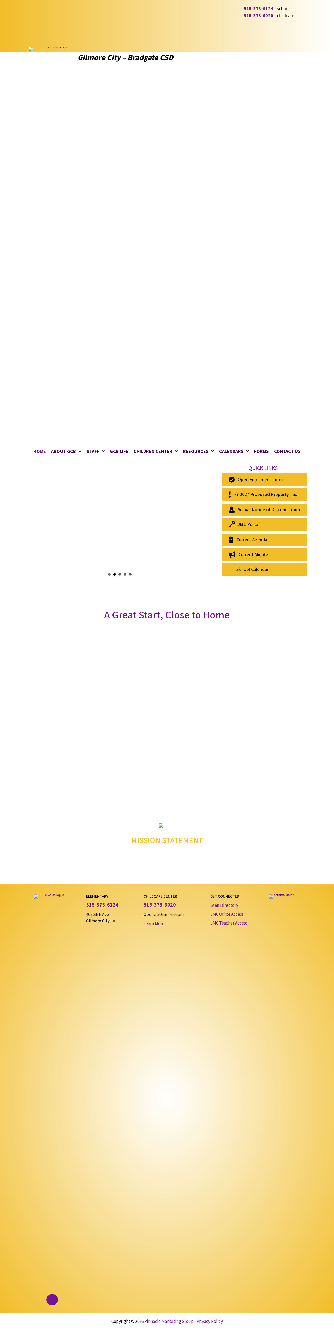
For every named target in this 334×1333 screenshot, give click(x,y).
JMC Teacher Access (229, 923)
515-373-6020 (258, 16)
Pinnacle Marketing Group (169, 1321)
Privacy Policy (209, 1321)
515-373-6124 (258, 8)
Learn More (154, 924)
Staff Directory (224, 905)
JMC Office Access (227, 914)
